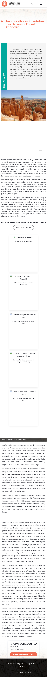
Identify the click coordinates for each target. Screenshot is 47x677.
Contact (22, 666)
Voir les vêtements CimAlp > (23, 654)
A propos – (33, 663)
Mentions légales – (16, 663)
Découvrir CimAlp (23, 228)
